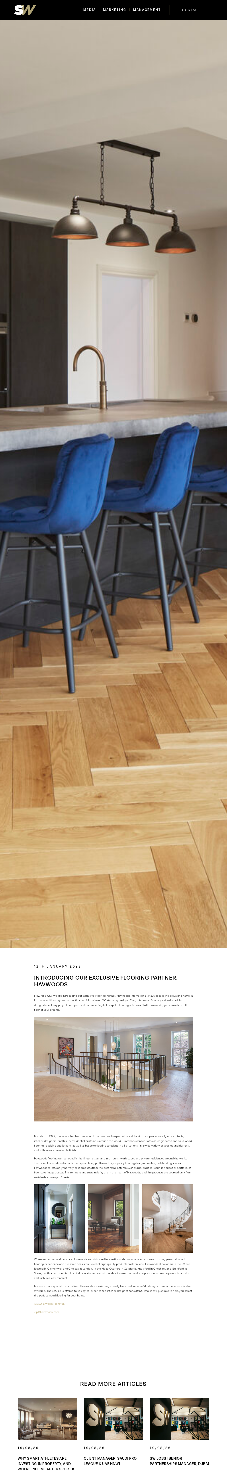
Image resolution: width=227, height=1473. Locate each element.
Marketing (114, 10)
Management (147, 10)
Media (89, 10)
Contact (191, 10)
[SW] (25, 10)
